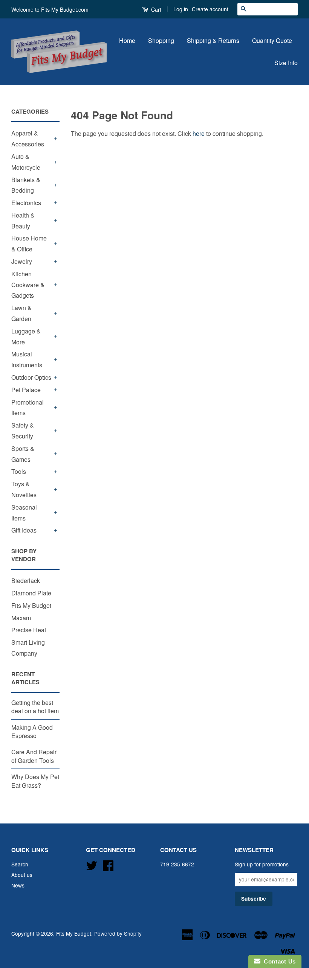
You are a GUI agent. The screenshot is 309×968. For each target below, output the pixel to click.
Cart (155, 9)
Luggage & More (26, 336)
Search (19, 864)
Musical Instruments (26, 359)
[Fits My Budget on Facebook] (108, 864)
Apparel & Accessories (27, 138)
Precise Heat (28, 630)
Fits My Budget (31, 605)
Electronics (26, 202)
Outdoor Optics (31, 377)
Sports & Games (22, 454)
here (199, 133)
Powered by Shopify (118, 933)
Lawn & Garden (21, 313)
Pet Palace (26, 389)
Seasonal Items (24, 512)
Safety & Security (22, 430)
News (17, 885)
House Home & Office (29, 243)
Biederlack (25, 580)
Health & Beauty (23, 220)
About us (21, 874)
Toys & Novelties (24, 489)
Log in (180, 9)
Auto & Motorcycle (25, 162)
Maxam (21, 617)
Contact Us (278, 961)
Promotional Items (27, 407)
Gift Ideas (24, 530)
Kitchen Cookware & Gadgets (27, 284)
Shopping (161, 40)
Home (127, 40)
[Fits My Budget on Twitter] (91, 864)
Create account (210, 9)
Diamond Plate (31, 593)
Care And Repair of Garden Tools (34, 755)
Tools (18, 471)
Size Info (286, 62)
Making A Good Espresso (32, 731)
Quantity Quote (272, 40)
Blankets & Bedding (25, 185)
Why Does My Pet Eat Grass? (35, 780)
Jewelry (21, 261)
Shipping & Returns (213, 40)
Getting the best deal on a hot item (35, 706)
